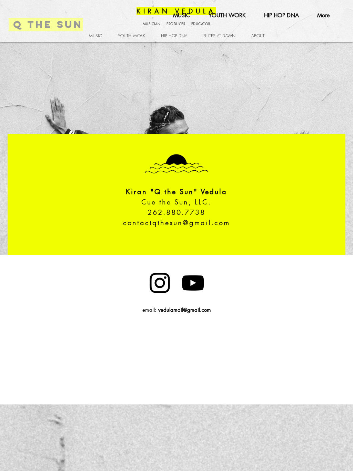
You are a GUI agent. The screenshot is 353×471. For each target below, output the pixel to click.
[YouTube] (192, 283)
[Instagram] (159, 283)
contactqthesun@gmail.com (176, 222)
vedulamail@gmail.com (184, 310)
